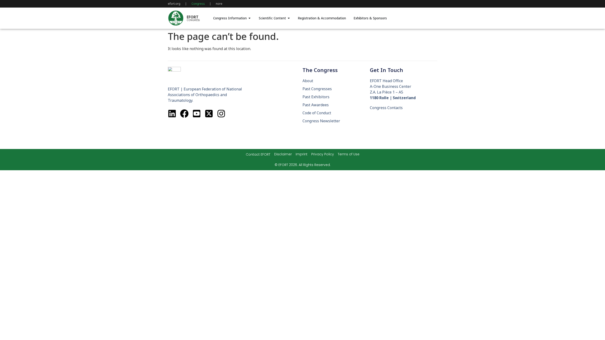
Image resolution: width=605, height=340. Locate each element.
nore (219, 4)
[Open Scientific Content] (288, 18)
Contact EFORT (258, 154)
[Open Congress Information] (249, 18)
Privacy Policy (322, 154)
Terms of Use (348, 154)
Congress (198, 4)
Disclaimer (283, 154)
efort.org (174, 4)
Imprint (301, 154)
